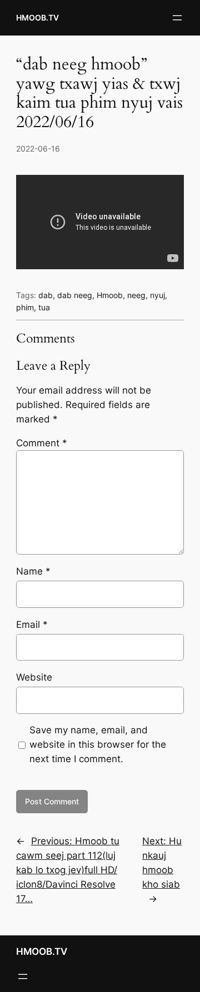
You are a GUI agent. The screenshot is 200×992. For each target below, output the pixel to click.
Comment (41, 443)
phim (25, 307)
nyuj (157, 295)
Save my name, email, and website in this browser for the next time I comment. (97, 744)
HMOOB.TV (37, 17)
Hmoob (110, 295)
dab (45, 295)
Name (33, 571)
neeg (136, 295)
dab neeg (74, 295)
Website (34, 677)
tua (44, 307)
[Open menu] (177, 17)
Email (32, 624)
